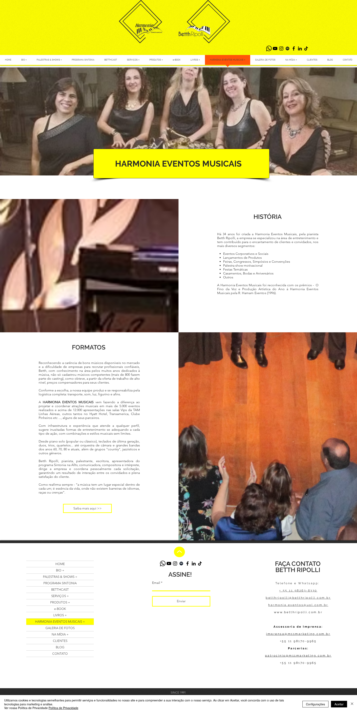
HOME (60, 564)
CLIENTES (60, 641)
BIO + (60, 570)
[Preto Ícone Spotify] (287, 48)
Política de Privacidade (63, 708)
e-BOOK (60, 609)
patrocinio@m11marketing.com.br (298, 655)
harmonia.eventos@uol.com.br (298, 605)
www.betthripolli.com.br (298, 612)
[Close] (352, 704)
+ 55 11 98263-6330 (298, 590)
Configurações (315, 704)
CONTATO (60, 654)
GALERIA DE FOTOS (60, 628)
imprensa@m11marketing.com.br (298, 634)
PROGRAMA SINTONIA (60, 583)
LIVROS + (60, 615)
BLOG (60, 647)
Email (156, 582)
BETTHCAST (60, 589)
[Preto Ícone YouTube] (275, 48)
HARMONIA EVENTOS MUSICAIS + (60, 622)
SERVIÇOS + (60, 596)
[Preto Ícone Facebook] (293, 48)
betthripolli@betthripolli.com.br (298, 597)
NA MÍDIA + (60, 634)
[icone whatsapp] (269, 48)
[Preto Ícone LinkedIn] (300, 48)
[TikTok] (306, 48)
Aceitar (339, 704)
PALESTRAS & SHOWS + (60, 577)
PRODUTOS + (60, 602)
